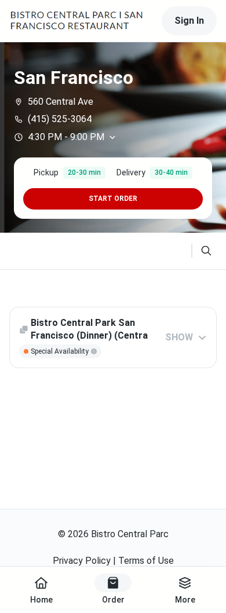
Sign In (189, 20)
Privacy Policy (82, 560)
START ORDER (113, 198)
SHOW (179, 337)
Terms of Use (146, 560)
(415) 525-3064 (60, 118)
